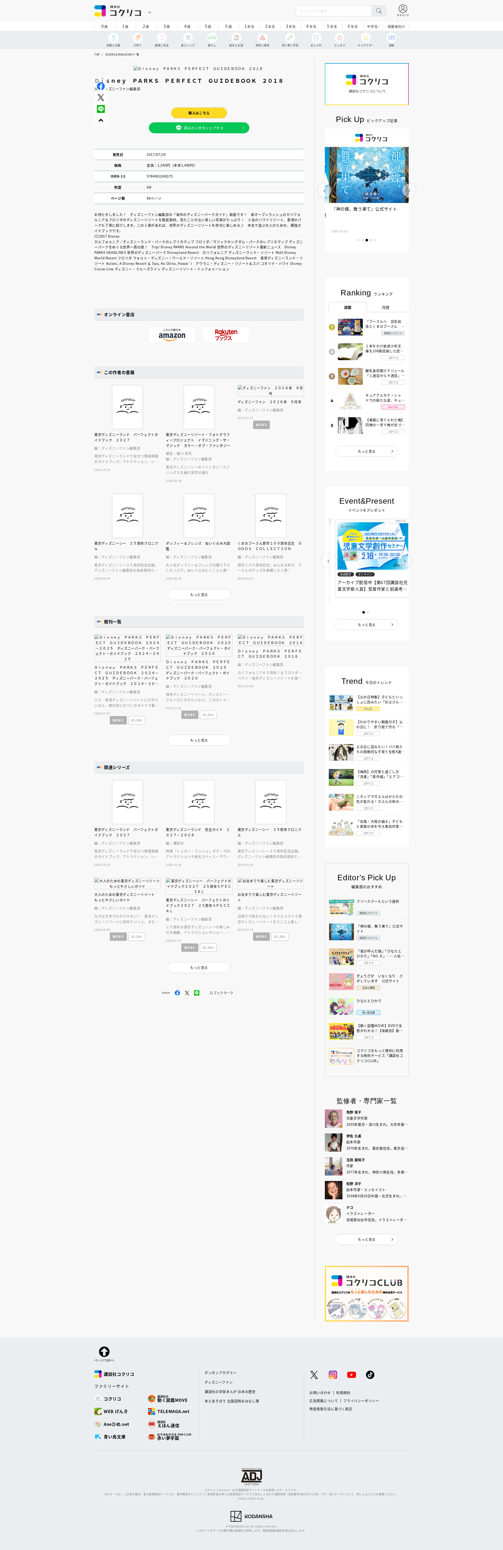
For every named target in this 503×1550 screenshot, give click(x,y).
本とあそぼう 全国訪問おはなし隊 (232, 1400)
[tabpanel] (367, 190)
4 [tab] (371, 240)
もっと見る (367, 451)
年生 (249, 26)
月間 (386, 307)
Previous (324, 190)
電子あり (261, 425)
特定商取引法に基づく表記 (330, 1408)
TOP (97, 54)
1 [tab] (358, 240)
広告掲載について (323, 1400)
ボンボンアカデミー (221, 1372)
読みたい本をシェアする (203, 127)
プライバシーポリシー (361, 1400)
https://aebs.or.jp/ (251, 1498)
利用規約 (343, 1392)
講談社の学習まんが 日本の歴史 (230, 1391)
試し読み (137, 720)
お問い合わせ (320, 1392)
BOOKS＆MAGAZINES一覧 (122, 54)
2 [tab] (362, 240)
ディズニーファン (219, 1381)
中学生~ (373, 26)
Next (408, 190)
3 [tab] (366, 240)
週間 (348, 307)
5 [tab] (375, 240)
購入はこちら (199, 112)
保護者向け (396, 26)
